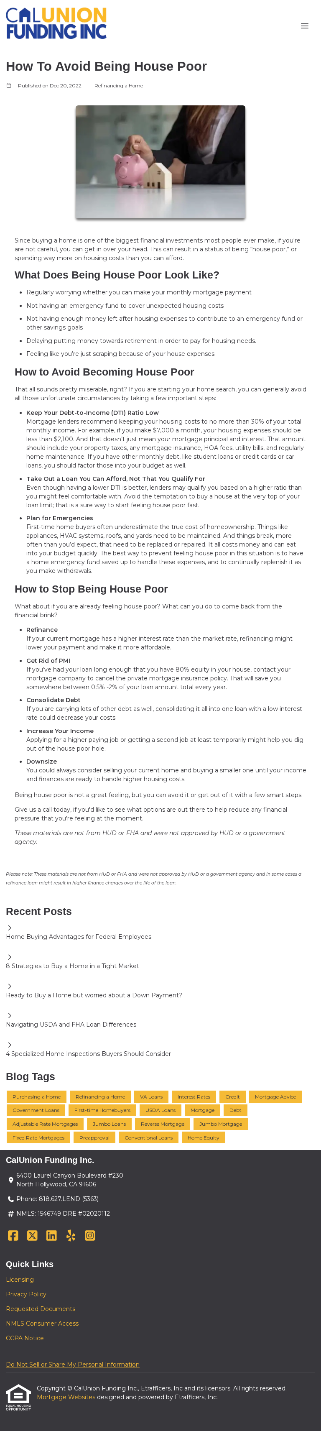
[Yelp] (71, 1236)
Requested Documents (40, 1309)
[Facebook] (13, 1236)
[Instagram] (90, 1236)
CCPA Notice (25, 1338)
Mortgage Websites (67, 1397)
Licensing (20, 1279)
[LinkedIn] (51, 1236)
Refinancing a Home (118, 86)
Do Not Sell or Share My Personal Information (73, 1364)
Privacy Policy (26, 1294)
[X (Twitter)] (32, 1236)
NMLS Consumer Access (42, 1323)
